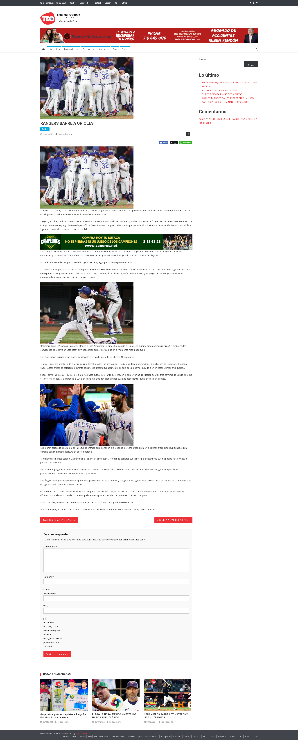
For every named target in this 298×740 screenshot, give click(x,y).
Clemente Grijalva (134, 736)
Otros (124, 3)
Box (116, 3)
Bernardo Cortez (66, 134)
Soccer (108, 3)
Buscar (202, 59)
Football (97, 3)
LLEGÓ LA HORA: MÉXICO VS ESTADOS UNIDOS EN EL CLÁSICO (114, 716)
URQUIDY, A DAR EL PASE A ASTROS (174, 519)
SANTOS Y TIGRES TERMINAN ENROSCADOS (225, 101)
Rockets (176, 736)
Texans (196, 736)
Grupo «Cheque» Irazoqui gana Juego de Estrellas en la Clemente (63, 716)
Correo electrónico (49, 591)
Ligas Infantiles (150, 736)
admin (202, 118)
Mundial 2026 (235, 736)
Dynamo (222, 736)
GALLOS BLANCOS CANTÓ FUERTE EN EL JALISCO (228, 98)
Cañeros (82, 736)
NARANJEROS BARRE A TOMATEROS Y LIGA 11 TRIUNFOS (166, 716)
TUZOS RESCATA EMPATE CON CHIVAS (222, 94)
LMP (90, 736)
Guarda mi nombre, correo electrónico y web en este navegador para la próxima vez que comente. (52, 634)
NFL (205, 736)
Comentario (50, 546)
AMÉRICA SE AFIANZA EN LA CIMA (219, 90)
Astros (73, 736)
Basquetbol (85, 3)
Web (45, 606)
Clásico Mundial (117, 736)
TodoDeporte (63, 722)
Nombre (48, 576)
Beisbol (73, 3)
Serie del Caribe (101, 736)
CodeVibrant (81, 733)
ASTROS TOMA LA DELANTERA (60, 519)
